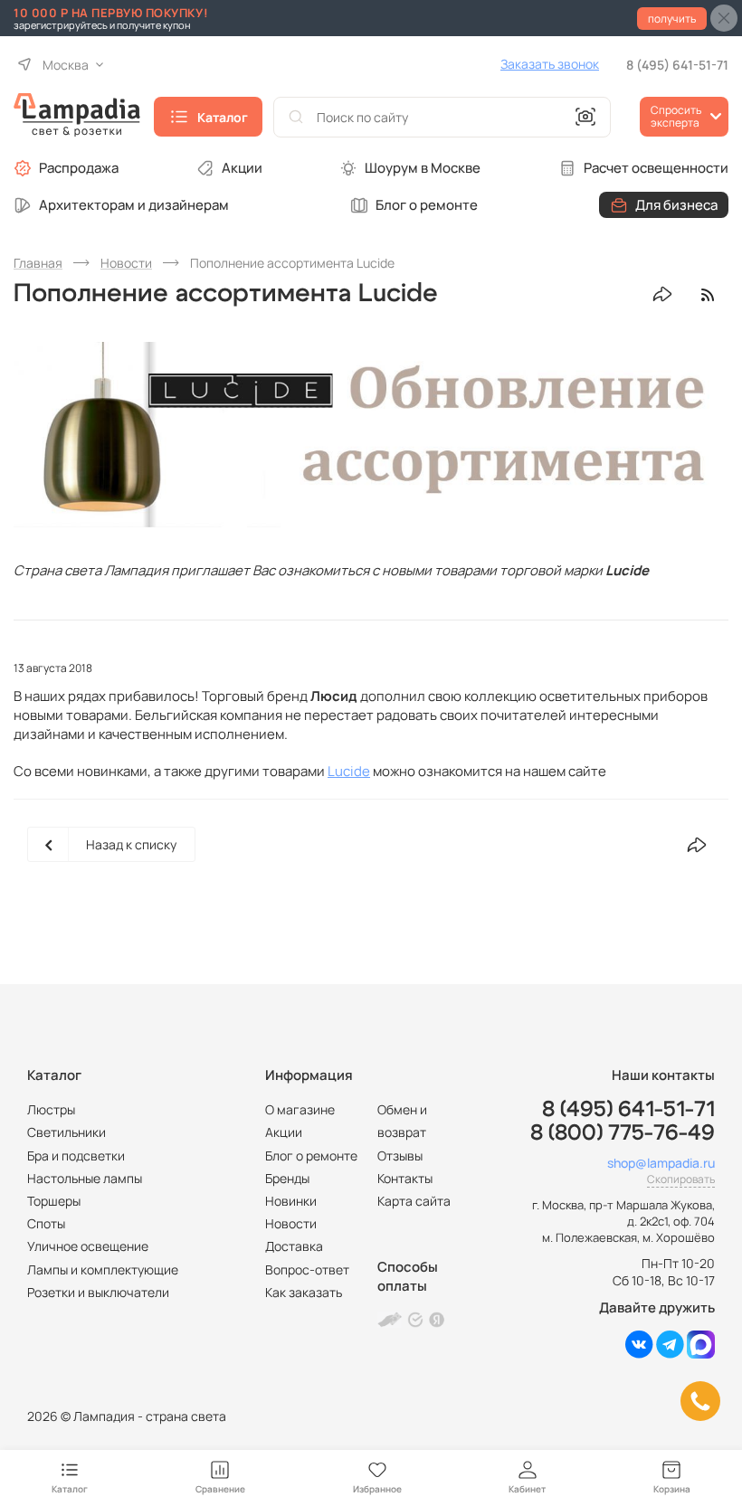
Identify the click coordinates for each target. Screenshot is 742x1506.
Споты (46, 1223)
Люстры (51, 1109)
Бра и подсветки (76, 1155)
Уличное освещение (87, 1246)
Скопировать (681, 1179)
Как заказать (303, 1292)
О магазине (300, 1109)
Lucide (349, 771)
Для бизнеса (676, 204)
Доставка (294, 1246)
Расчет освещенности (656, 167)
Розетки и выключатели (98, 1292)
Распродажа (79, 167)
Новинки (291, 1200)
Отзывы (400, 1155)
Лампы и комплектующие (102, 1269)
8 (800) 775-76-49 (622, 1133)
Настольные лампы (84, 1178)
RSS (707, 294)
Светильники (66, 1132)
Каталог (222, 117)
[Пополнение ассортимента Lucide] (371, 434)
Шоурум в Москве (422, 167)
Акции (242, 167)
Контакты (405, 1178)
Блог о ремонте (427, 204)
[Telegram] (670, 1353)
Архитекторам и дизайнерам (134, 204)
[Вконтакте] (639, 1353)
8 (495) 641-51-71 (677, 64)
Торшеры (54, 1200)
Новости (291, 1223)
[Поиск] (295, 117)
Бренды (287, 1178)
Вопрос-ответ (307, 1269)
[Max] (701, 1353)
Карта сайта (414, 1200)
